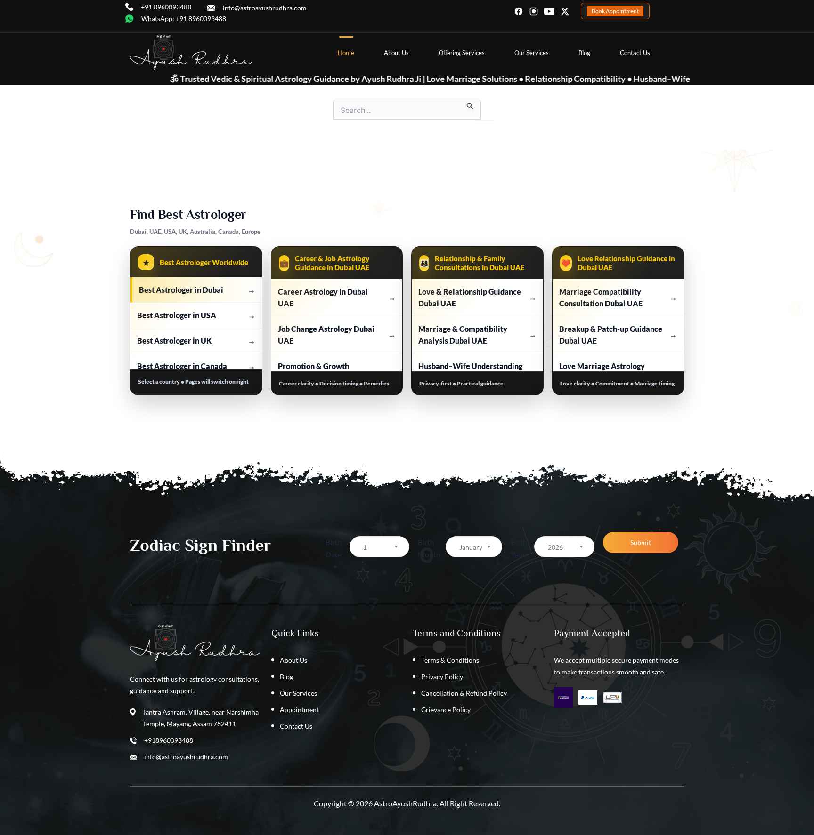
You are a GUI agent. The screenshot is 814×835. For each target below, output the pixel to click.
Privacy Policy (442, 677)
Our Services (531, 52)
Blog (584, 52)
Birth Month (429, 548)
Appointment (299, 710)
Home (346, 52)
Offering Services (462, 52)
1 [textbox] (365, 547)
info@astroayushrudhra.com (265, 7)
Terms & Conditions (450, 660)
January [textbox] (470, 547)
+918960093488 (168, 740)
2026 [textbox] (555, 547)
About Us (396, 52)
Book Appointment (615, 11)
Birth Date (334, 548)
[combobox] (379, 546)
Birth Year (519, 548)
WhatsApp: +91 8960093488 (183, 18)
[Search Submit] (470, 105)
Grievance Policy (446, 710)
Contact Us (635, 52)
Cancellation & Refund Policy (464, 693)
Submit (640, 542)
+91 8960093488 (166, 6)
